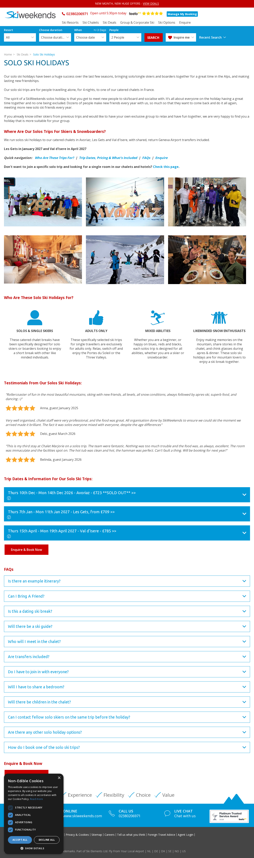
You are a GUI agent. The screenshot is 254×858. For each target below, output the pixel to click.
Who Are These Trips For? (54, 158)
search (153, 37)
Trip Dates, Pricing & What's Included (108, 158)
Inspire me (182, 37)
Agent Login (185, 834)
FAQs (146, 158)
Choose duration (53, 37)
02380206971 (77, 13)
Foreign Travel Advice (161, 834)
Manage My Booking (182, 14)
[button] (34, 848)
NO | (178, 851)
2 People (117, 37)
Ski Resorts (70, 22)
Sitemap (96, 834)
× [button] (59, 777)
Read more (36, 799)
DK (163, 851)
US (184, 851)
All (8, 37)
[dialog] (34, 814)
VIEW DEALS (151, 3)
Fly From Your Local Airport (126, 851)
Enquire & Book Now (26, 549)
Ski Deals (109, 22)
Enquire (185, 22)
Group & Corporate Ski (137, 22)
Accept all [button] (20, 839)
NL (149, 851)
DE (156, 851)
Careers (109, 834)
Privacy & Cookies (77, 834)
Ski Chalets (91, 22)
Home (8, 54)
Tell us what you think (131, 834)
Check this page (166, 167)
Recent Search (210, 37)
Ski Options (166, 22)
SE (169, 851)
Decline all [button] (47, 839)
